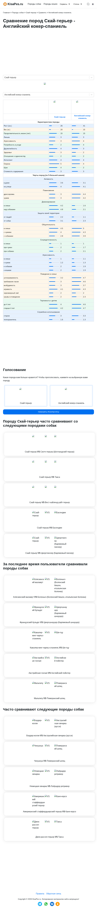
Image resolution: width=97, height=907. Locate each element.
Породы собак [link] (34, 4)
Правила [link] (40, 894)
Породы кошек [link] (50, 4)
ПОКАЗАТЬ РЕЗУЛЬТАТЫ (48, 412)
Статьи (76, 4)
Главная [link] (6, 13)
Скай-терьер (59, 117)
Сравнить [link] (42, 13)
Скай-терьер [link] (31, 13)
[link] (49, 444)
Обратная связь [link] (53, 894)
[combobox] (4, 77)
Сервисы (63, 4)
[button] (49, 444)
